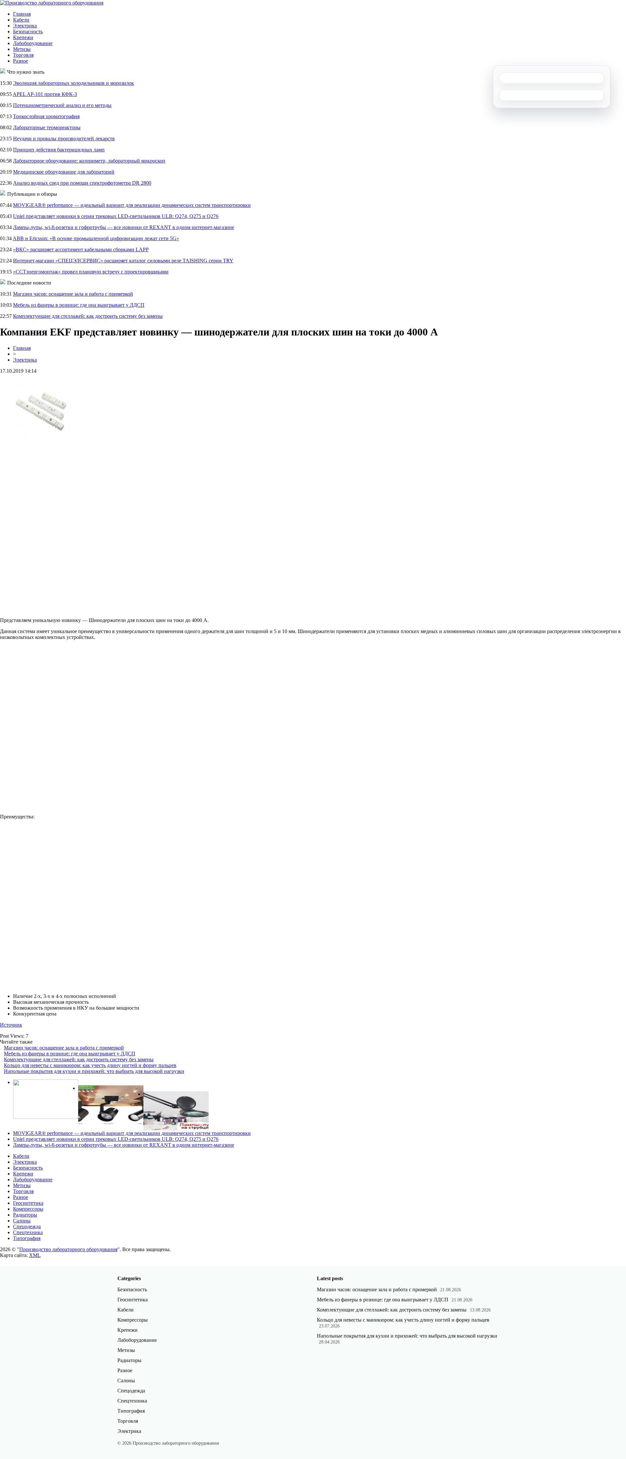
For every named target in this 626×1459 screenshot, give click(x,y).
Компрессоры (28, 1209)
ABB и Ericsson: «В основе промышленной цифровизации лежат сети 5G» (96, 238)
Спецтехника (28, 1232)
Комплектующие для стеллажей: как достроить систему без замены (88, 316)
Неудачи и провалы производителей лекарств (64, 138)
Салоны (22, 1220)
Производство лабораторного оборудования (68, 1249)
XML (35, 1255)
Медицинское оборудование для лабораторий (63, 172)
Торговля (23, 55)
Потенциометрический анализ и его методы (62, 105)
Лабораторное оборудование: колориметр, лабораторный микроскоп (89, 160)
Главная (22, 14)
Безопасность (28, 31)
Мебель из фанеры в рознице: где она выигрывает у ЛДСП (78, 305)
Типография (26, 1238)
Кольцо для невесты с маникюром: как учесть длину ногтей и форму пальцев (90, 1065)
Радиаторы (25, 1215)
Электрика (25, 25)
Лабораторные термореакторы (47, 127)
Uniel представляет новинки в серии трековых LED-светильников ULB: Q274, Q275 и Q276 (115, 216)
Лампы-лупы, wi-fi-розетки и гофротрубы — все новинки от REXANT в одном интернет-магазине (123, 227)
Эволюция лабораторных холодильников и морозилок (73, 83)
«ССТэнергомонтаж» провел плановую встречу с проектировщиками (91, 271)
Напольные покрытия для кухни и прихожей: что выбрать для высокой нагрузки (94, 1071)
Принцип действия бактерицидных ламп (59, 149)
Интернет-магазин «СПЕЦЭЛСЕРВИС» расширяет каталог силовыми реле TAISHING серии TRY (123, 260)
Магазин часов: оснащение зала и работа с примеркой (73, 294)
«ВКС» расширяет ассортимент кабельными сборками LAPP (81, 249)
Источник (11, 1025)
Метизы (22, 49)
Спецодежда (27, 1226)
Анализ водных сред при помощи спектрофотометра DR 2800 (82, 183)
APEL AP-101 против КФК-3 (45, 94)
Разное (20, 61)
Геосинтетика (28, 1203)
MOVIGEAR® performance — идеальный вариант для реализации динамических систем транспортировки (132, 205)
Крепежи (23, 37)
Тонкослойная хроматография (46, 116)
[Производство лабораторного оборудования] (51, 3)
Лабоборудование (32, 43)
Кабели (21, 20)
